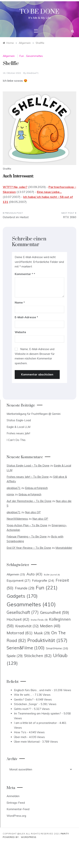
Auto (34, 574)
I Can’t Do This (16, 440)
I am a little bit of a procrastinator (35, 723)
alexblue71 (32, 73)
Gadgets (22, 596)
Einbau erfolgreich (36, 488)
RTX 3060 (69, 217)
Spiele (15, 656)
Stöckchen (38, 655)
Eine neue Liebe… (49, 192)
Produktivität (47, 640)
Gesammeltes (34, 56)
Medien (50, 626)
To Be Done (39, 12)
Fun (21, 56)
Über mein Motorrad (27, 741)
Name (20, 302)
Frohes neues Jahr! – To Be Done (28, 476)
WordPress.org (16, 815)
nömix (10, 494)
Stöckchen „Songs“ (26, 704)
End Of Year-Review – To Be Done (29, 547)
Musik (42, 633)
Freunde (24, 588)
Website (20, 332)
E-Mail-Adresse (26, 317)
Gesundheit (54, 612)
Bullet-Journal (52, 574)
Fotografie (43, 580)
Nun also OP (33, 512)
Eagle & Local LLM (18, 427)
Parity (65, 833)
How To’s (20, 732)
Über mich (20, 737)
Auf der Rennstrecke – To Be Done (29, 501)
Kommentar (24, 274)
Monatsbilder (63, 547)
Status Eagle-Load (19, 420)
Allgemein (9, 56)
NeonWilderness (17, 518)
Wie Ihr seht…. (23, 694)
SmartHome (57, 648)
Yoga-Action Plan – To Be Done (27, 525)
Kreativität (27, 626)
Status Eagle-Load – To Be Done (28, 465)
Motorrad (20, 632)
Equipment (18, 580)
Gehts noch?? (22, 709)
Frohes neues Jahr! (18, 433)
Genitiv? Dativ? (23, 699)
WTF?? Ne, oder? (15, 187)
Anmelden (13, 796)
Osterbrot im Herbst (16, 217)
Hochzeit (18, 619)
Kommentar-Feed (18, 809)
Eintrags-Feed (16, 802)
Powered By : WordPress (19, 837)
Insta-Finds (39, 619)
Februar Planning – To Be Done (27, 536)
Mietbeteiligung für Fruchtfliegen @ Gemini (33, 414)
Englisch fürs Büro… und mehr (32, 690)
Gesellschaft (23, 612)
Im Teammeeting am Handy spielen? (37, 713)
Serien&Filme (25, 647)
